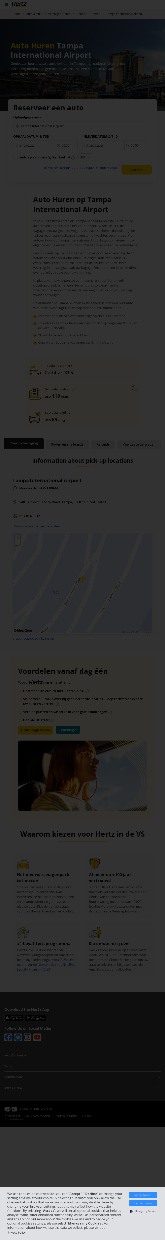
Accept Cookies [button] (143, 1195)
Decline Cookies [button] (143, 1203)
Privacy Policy (17, 1232)
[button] (143, 1211)
